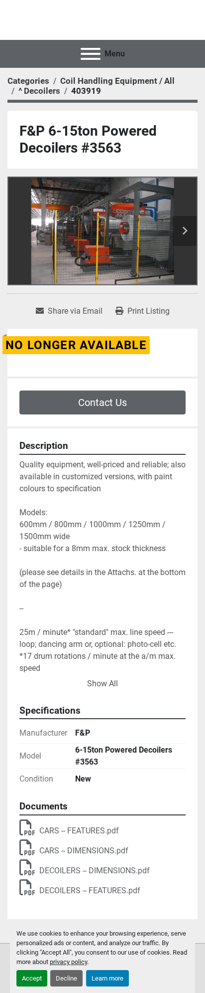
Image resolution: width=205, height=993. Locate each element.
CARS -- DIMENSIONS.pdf (83, 850)
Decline (66, 978)
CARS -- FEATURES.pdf (79, 830)
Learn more (107, 978)
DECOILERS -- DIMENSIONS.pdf (94, 870)
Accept (32, 978)
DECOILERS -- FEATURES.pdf (89, 890)
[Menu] (91, 54)
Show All (102, 683)
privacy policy (68, 962)
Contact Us (102, 402)
